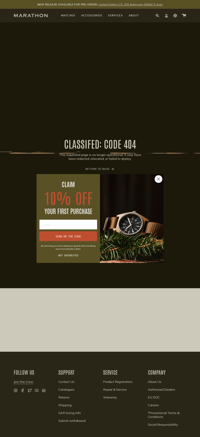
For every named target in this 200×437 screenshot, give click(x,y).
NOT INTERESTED (68, 255)
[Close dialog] (158, 179)
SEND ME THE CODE (68, 236)
